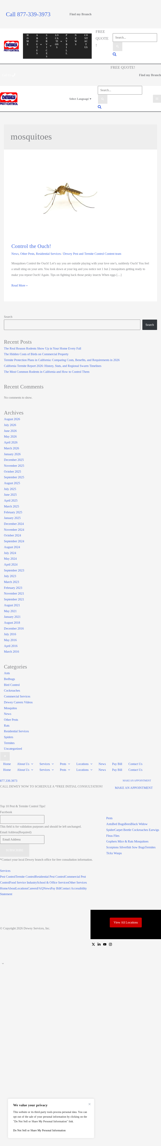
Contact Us (135, 764)
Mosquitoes (141, 841)
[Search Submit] (118, 46)
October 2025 (12, 471)
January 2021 (12, 616)
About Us (23, 764)
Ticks (110, 853)
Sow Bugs (138, 847)
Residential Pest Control (50, 876)
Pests (63, 764)
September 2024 (14, 541)
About (12, 888)
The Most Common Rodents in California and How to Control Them (46, 371)
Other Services (78, 882)
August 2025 (12, 483)
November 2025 (14, 465)
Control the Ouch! (31, 246)
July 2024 (10, 553)
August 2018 (12, 622)
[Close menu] (5, 756)
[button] (115, 55)
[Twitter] (93, 944)
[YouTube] (104, 944)
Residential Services (48, 253)
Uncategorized (13, 748)
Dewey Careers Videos (18, 702)
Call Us (7, 75)
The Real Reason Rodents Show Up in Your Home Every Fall (42, 348)
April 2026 (10, 442)
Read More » (19, 285)
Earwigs (154, 830)
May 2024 (10, 558)
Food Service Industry (23, 882)
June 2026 (10, 430)
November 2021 (14, 593)
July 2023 (10, 576)
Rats (6, 725)
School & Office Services (53, 882)
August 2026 (12, 419)
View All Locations (126, 922)
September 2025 (14, 477)
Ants (7, 673)
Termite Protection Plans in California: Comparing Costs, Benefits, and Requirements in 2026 (62, 360)
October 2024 (12, 535)
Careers (32, 888)
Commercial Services (17, 696)
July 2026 (10, 425)
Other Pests (27, 253)
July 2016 (10, 634)
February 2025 (13, 512)
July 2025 (10, 489)
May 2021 (10, 611)
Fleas (109, 835)
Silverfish (125, 847)
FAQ (40, 888)
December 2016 (14, 628)
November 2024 (14, 529)
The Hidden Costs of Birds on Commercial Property (36, 354)
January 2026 (12, 454)
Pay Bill (117, 764)
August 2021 (12, 605)
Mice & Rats (126, 841)
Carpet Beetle (122, 830)
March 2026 (11, 448)
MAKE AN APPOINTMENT (134, 787)
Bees (127, 824)
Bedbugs (9, 679)
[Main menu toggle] (157, 99)
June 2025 (10, 494)
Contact (65, 888)
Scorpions (112, 847)
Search (8, 316)
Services (44, 764)
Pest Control (7, 876)
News (15, 253)
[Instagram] (110, 944)
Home (7, 764)
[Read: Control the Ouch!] (70, 198)
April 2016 (10, 646)
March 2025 (11, 506)
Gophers (112, 841)
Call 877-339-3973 (28, 14)
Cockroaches (12, 690)
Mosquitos (10, 708)
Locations (82, 764)
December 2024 (14, 523)
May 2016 (10, 640)
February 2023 (13, 587)
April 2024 (10, 564)
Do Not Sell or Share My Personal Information (39, 1130)
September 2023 (14, 570)
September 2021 (14, 599)
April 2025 (10, 500)
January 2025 (12, 518)
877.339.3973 (8, 780)
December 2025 (14, 459)
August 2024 (12, 547)
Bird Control (12, 685)
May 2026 (10, 436)
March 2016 (11, 651)
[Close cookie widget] (89, 1104)
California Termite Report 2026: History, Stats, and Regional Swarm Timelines (52, 366)
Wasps (118, 853)
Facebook (6, 812)
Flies (116, 835)
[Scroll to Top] (80, 963)
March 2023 (11, 582)
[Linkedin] (99, 944)
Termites (9, 743)
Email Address (15, 832)
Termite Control (25, 876)
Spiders (8, 737)
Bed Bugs (118, 824)
